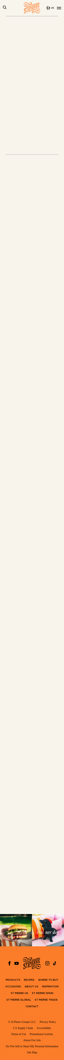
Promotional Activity (41, 1034)
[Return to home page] (32, 8)
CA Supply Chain (23, 1028)
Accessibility (44, 1028)
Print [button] (26, 152)
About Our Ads (32, 1040)
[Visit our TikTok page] (54, 963)
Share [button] (43, 152)
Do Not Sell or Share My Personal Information (32, 1046)
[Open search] (4, 7)
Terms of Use (18, 1034)
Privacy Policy (48, 1021)
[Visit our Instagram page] (47, 963)
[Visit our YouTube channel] (16, 963)
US (52, 8)
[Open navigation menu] (59, 8)
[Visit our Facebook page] (9, 963)
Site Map (32, 1052)
